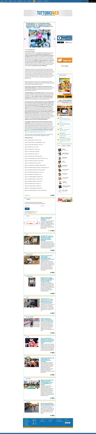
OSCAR (25, 1)
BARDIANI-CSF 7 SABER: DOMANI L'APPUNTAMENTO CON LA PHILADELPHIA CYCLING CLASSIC (47, 279)
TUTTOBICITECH (39, 1)
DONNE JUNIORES (29, 317)
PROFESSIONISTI (29, 276)
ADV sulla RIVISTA (60, 421)
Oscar (35, 422)
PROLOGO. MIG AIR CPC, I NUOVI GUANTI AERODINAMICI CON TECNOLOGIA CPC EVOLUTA (47, 257)
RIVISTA (5, 1)
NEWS (26, 49)
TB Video (50, 420)
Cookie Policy (26, 424)
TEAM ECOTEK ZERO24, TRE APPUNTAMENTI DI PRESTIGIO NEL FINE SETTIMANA (47, 359)
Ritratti (35, 420)
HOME (2, 1)
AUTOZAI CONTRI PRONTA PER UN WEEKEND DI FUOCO (47, 404)
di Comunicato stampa (29, 51)
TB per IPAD (26, 420)
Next (54, 39)
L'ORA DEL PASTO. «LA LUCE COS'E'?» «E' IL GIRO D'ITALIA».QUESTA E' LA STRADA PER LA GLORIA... (47, 300)
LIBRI (27, 297)
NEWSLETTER (46, 1)
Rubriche (59, 145)
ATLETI (15, 1)
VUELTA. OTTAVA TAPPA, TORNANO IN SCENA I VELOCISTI (46, 218)
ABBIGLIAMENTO (29, 254)
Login (91, 1)
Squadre (42, 420)
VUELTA (27, 216)
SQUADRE (10, 1)
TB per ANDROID (27, 421)
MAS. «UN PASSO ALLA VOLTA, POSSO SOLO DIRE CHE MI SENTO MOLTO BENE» (65, 124)
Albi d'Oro (36, 423)
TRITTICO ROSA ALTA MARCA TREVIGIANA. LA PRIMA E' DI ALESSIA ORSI (47, 319)
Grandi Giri (63, 145)
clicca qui (36, 211)
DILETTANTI (28, 378)
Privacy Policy (26, 423)
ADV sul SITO (59, 420)
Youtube (50, 421)
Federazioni (68, 145)
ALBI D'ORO (29, 1)
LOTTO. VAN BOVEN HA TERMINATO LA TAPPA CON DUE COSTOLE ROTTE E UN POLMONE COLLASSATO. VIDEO (47, 341)
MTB (27, 234)
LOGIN (27, 208)
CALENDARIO (20, 1)
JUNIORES (28, 356)
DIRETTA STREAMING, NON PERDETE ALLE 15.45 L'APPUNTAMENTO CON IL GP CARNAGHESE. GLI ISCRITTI (47, 382)
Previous (25, 39)
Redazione (26, 422)
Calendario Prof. (43, 421)
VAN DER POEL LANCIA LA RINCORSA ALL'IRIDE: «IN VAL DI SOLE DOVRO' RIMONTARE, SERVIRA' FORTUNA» (47, 238)
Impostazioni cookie (27, 425)
